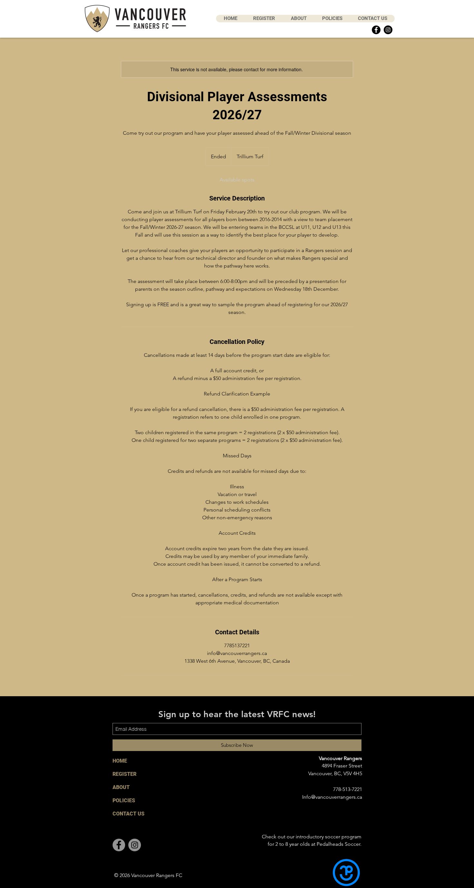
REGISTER (124, 774)
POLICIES (124, 800)
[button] (264, 18)
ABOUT (121, 787)
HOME (120, 761)
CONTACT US (128, 814)
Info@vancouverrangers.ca (332, 797)
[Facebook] (376, 29)
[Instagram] (388, 29)
